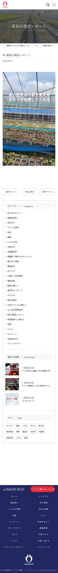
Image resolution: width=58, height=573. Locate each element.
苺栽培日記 (12, 217)
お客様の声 (12, 251)
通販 (17, 431)
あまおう (11, 222)
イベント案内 (13, 227)
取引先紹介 (12, 300)
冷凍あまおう (13, 338)
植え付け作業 (13, 261)
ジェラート (12, 334)
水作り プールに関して (17, 305)
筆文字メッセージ (15, 290)
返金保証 (9, 438)
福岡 (9, 237)
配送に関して (13, 285)
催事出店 (11, 280)
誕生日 (25, 431)
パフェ (18, 438)
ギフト (33, 426)
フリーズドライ (14, 343)
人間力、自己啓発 (15, 275)
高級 (26, 438)
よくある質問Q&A (15, 309)
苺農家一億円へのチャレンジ (19, 256)
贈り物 (41, 426)
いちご (25, 426)
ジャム (10, 329)
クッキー (9, 426)
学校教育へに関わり (15, 319)
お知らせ (11, 246)
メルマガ (11, 295)
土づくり (11, 271)
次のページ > (47, 191)
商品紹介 (11, 266)
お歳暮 (41, 431)
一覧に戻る (29, 191)
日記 (9, 232)
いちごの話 (12, 242)
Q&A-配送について (15, 314)
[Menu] (54, 5)
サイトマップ (43, 547)
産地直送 (9, 431)
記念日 (33, 431)
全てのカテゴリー (15, 213)
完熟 (9, 324)
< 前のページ (10, 191)
